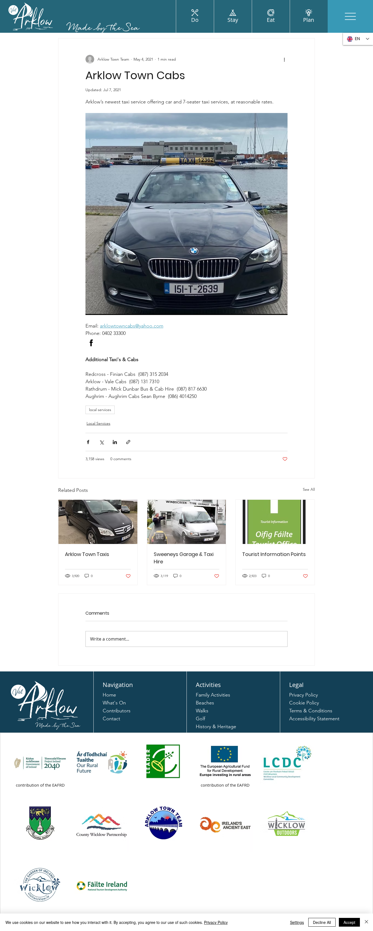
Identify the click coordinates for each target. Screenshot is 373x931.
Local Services (98, 423)
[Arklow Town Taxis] (97, 522)
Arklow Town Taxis (87, 554)
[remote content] (186, 343)
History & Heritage (216, 727)
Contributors (117, 711)
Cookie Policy (304, 703)
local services (100, 409)
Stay (232, 19)
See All (309, 489)
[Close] (366, 922)
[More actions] (284, 59)
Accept (349, 922)
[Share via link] (128, 442)
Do (195, 19)
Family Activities (213, 695)
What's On (114, 703)
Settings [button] (297, 922)
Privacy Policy (303, 695)
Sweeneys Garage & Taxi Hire (184, 558)
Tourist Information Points (274, 554)
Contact (111, 719)
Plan (308, 19)
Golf (200, 719)
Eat (271, 19)
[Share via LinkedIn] (114, 442)
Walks (202, 711)
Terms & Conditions (310, 711)
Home (109, 695)
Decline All (322, 922)
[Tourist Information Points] (275, 522)
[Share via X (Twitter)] (101, 442)
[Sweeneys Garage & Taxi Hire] (186, 522)
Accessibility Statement (314, 719)
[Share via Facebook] (88, 442)
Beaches (205, 703)
